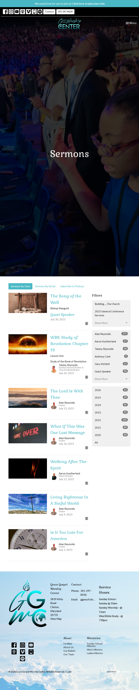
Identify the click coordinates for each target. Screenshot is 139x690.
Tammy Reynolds (111, 348)
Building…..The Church (107, 303)
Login (69, 671)
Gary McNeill (111, 363)
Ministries (93, 638)
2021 (111, 427)
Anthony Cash (111, 356)
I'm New (67, 643)
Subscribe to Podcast (72, 286)
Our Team (68, 654)
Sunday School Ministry (94, 644)
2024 (111, 405)
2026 (111, 390)
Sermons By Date (20, 286)
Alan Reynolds (111, 333)
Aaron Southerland (111, 341)
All (96, 442)
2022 (111, 420)
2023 (111, 412)
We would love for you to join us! (70, 3)
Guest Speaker (111, 371)
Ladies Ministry (95, 653)
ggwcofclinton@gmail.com (88, 599)
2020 (111, 435)
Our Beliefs (69, 650)
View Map (56, 618)
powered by (117, 674)
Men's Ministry (94, 649)
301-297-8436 (65, 11)
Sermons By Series (45, 286)
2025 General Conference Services (109, 313)
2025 (111, 397)
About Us (68, 647)
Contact (49, 11)
